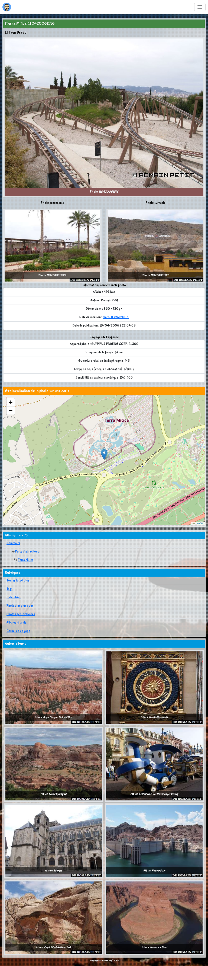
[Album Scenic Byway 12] (53, 764)
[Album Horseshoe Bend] (154, 917)
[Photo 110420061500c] (52, 246)
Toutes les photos (18, 581)
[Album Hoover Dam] (154, 841)
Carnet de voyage (18, 631)
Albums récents (16, 623)
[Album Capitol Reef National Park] (53, 917)
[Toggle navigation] (200, 7)
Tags (9, 589)
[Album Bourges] (53, 841)
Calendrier (13, 597)
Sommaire (13, 543)
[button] (104, 454)
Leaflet (199, 523)
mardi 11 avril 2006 (116, 317)
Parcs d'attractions (27, 552)
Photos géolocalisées (20, 614)
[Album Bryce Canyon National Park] (53, 687)
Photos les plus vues (19, 606)
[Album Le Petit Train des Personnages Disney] (154, 764)
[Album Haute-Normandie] (154, 687)
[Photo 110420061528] (155, 246)
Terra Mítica (25, 560)
